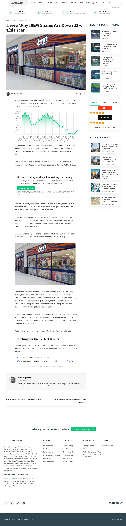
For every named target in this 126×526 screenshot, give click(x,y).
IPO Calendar (87, 449)
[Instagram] (12, 503)
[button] (94, 2)
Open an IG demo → (26, 188)
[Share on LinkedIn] (80, 93)
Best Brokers (47, 458)
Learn (57, 3)
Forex (105, 102)
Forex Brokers (48, 452)
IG (18, 357)
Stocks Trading (68, 445)
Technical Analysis (69, 452)
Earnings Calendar (89, 445)
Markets (49, 3)
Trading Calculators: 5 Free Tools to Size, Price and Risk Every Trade (92, 454)
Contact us (7, 519)
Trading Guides (68, 458)
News (81, 3)
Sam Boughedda (16, 93)
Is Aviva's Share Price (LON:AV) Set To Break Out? (23, 398)
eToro (19, 361)
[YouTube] (24, 503)
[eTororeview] (97, 122)
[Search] (120, 3)
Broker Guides (68, 461)
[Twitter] (18, 503)
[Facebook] (6, 503)
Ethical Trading (68, 455)
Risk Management (69, 449)
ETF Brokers (47, 449)
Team (88, 3)
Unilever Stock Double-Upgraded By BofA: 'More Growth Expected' (69, 399)
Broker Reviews (48, 461)
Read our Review (42, 357)
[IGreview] (97, 112)
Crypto (114, 102)
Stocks (94, 102)
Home (8, 20)
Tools (64, 3)
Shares (32, 3)
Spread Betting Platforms (51, 455)
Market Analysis (107, 445)
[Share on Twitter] (76, 93)
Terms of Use (13, 519)
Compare (72, 3)
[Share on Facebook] (84, 93)
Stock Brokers (48, 445)
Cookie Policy (20, 519)
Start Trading (83, 429)
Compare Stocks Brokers (105, 127)
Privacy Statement (29, 519)
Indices (40, 3)
